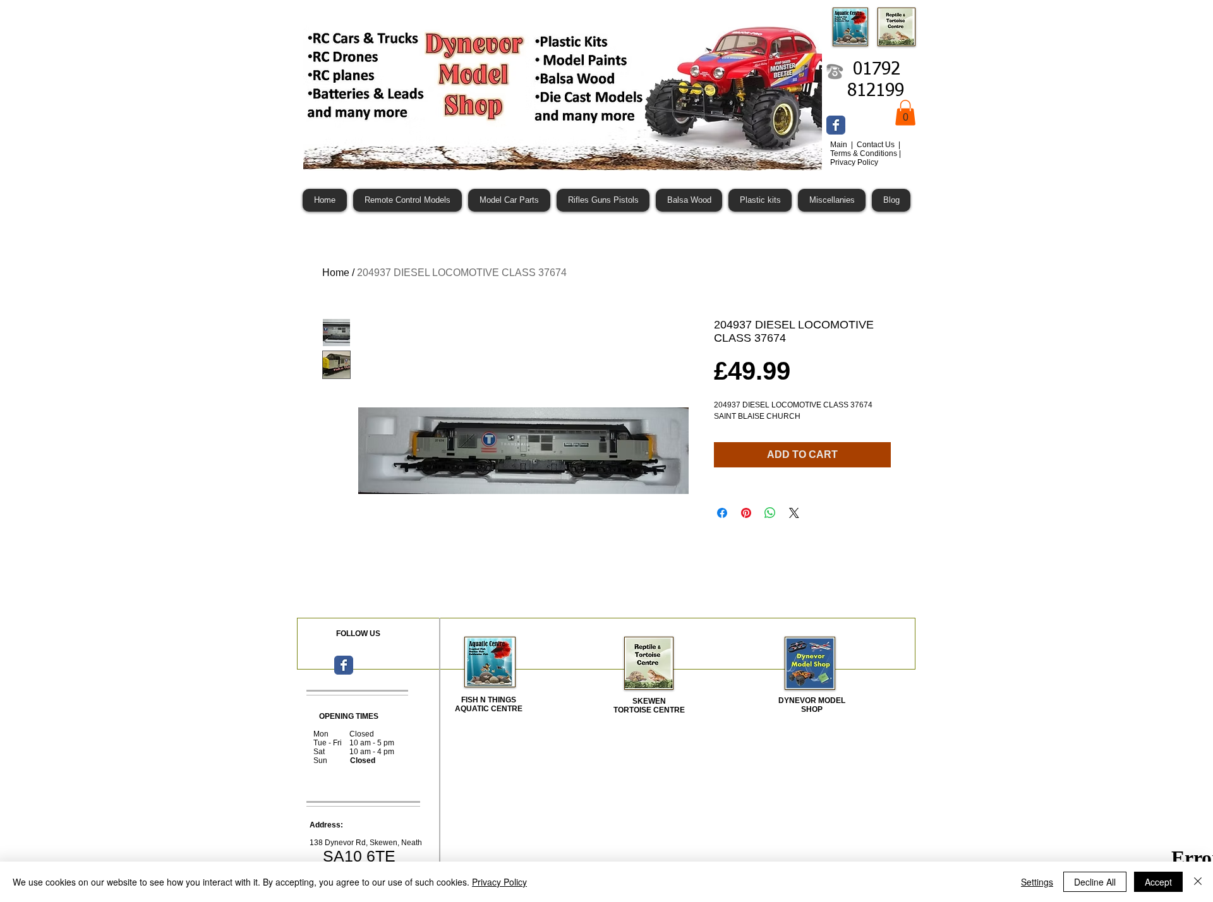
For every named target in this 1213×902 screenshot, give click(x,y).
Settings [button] (1037, 881)
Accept (1158, 881)
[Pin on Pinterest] (746, 512)
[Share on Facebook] (722, 512)
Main (839, 144)
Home (335, 272)
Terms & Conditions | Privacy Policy (865, 158)
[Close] (1197, 882)
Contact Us (876, 144)
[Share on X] (794, 512)
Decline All (1095, 881)
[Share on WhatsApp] (770, 512)
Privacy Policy (499, 881)
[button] (905, 113)
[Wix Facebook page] (835, 125)
